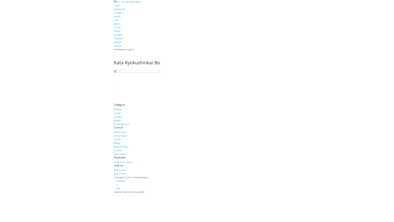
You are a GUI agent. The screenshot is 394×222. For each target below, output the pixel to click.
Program (118, 38)
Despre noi (119, 9)
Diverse (118, 109)
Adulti (117, 23)
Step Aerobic (120, 154)
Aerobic (118, 34)
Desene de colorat (123, 162)
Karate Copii (120, 132)
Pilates (117, 31)
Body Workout (121, 146)
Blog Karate (120, 170)
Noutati (118, 42)
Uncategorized (121, 124)
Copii (116, 20)
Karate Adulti (120, 135)
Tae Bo (117, 27)
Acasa (117, 5)
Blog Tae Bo (120, 173)
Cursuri (118, 12)
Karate (117, 16)
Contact (118, 45)
